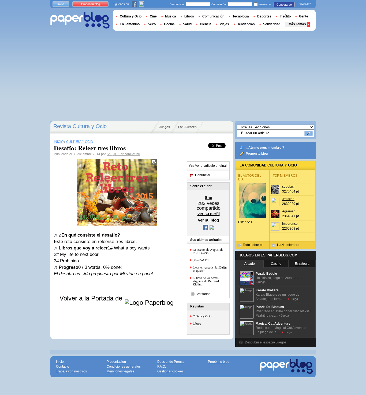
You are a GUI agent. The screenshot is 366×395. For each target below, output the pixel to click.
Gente (303, 16)
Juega (261, 282)
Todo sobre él (253, 245)
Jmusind (288, 199)
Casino (276, 264)
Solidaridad (271, 24)
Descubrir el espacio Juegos (265, 342)
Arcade (249, 264)
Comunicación (213, 16)
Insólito (285, 16)
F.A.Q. (161, 366)
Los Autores (187, 127)
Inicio (60, 4)
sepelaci (288, 187)
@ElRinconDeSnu (126, 154)
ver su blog (208, 220)
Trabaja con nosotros (71, 371)
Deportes (264, 16)
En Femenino (130, 24)
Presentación (116, 362)
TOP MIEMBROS (285, 175)
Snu (110, 154)
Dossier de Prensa (170, 362)
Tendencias (246, 24)
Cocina (169, 24)
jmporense (290, 224)
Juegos (164, 127)
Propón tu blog (257, 153)
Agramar (288, 211)
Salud (187, 24)
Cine (153, 16)
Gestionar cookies (170, 371)
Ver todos (203, 294)
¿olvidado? (304, 4)
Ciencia (205, 24)
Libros (197, 323)
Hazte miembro (288, 245)
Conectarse (284, 4)
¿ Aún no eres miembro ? (265, 148)
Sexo (152, 24)
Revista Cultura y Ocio (80, 126)
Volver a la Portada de (91, 298)
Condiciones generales (124, 366)
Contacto (62, 366)
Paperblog (80, 20)
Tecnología (241, 16)
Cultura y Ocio (202, 316)
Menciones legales (120, 371)
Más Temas (297, 24)
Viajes (224, 24)
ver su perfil (208, 213)
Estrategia (302, 264)
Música (170, 16)
